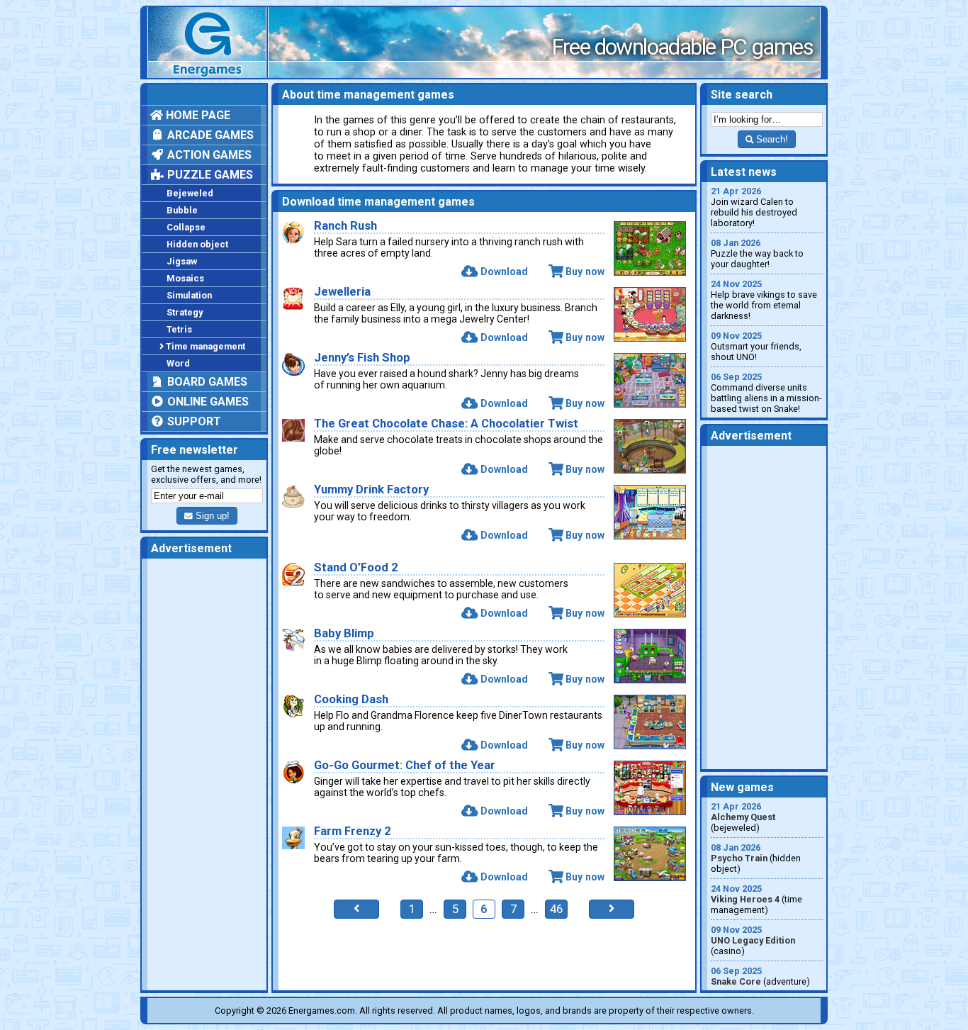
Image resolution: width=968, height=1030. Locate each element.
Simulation (189, 295)
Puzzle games (208, 174)
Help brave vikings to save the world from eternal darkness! (764, 300)
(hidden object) (756, 858)
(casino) (753, 940)
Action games (208, 155)
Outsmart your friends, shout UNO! (756, 346)
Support (192, 421)
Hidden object (197, 244)
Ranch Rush (345, 226)
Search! (770, 139)
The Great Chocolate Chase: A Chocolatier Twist (446, 423)
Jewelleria (342, 291)
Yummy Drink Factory (371, 489)
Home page (196, 115)
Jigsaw (182, 261)
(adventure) (760, 976)
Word (178, 363)
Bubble (182, 210)
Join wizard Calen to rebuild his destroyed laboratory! (754, 207)
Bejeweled (190, 193)
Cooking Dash (351, 699)
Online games (206, 401)
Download (503, 271)
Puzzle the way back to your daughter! (757, 253)
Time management (205, 346)
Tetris (179, 329)
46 (556, 909)
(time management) (756, 899)
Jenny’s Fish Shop (362, 357)
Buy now (584, 271)
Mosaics (185, 278)
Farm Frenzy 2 (352, 831)
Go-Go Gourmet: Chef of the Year (404, 765)
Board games (205, 381)
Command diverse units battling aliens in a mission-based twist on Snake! (766, 392)
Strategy (185, 312)
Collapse (186, 227)
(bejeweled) (743, 817)
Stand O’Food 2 (356, 567)
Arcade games (209, 135)
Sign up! (211, 515)
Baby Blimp (344, 633)
